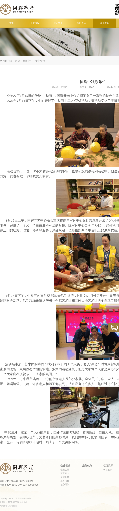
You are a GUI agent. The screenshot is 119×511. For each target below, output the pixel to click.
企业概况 (35, 23)
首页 (11, 23)
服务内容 (64, 481)
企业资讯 (40, 60)
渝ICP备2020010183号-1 (17, 502)
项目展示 (81, 23)
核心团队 (64, 484)
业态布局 (58, 23)
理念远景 (64, 470)
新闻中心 (104, 23)
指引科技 (13, 506)
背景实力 (64, 473)
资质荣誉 (64, 477)
